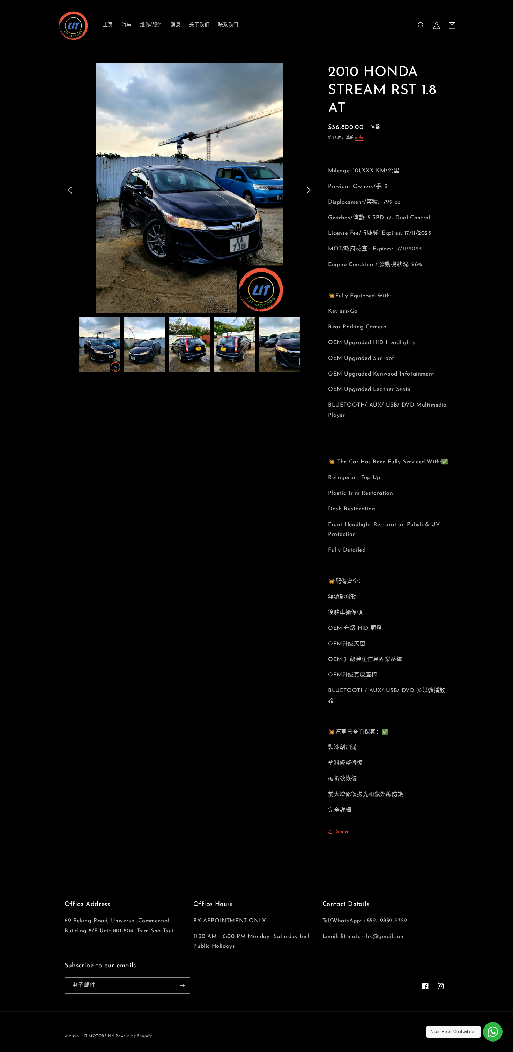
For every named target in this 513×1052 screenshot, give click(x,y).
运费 (359, 138)
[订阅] (182, 985)
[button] (421, 25)
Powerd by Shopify (134, 1036)
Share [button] (343, 831)
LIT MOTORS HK (97, 1036)
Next (309, 190)
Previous (70, 190)
